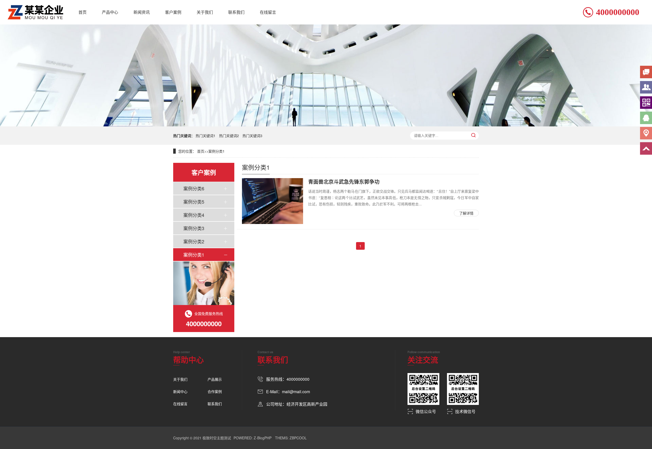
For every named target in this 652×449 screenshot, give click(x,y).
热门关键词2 (229, 135)
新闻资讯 (141, 12)
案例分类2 (193, 241)
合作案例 (215, 391)
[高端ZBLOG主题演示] (35, 12)
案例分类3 (193, 228)
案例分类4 (193, 215)
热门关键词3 (252, 135)
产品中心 (110, 12)
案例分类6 (193, 188)
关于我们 (205, 12)
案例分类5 (193, 201)
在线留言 (268, 12)
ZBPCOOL (298, 437)
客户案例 (173, 12)
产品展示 (215, 379)
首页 (82, 12)
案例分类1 (216, 151)
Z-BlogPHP (262, 437)
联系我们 (236, 12)
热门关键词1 (205, 135)
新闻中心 (180, 391)
